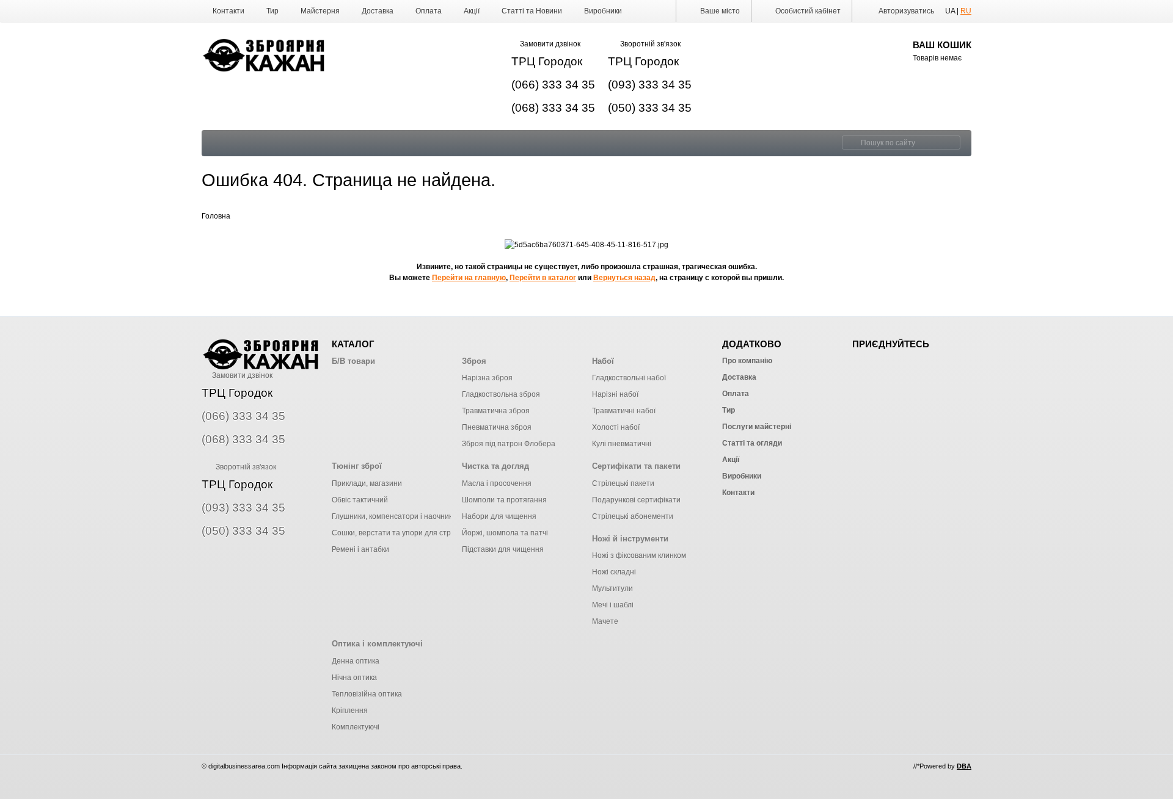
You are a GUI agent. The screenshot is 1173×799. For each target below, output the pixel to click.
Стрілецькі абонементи (632, 516)
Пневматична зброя (497, 427)
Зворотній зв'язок (650, 44)
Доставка (377, 11)
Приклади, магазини (367, 483)
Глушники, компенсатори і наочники (394, 516)
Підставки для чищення (503, 549)
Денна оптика (355, 661)
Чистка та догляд (495, 466)
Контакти (228, 11)
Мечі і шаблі (613, 605)
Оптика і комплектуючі (377, 643)
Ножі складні (614, 572)
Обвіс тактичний (360, 500)
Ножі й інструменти (630, 538)
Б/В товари (353, 361)
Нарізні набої (615, 394)
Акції (472, 11)
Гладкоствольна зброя (501, 394)
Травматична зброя (496, 411)
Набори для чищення (499, 516)
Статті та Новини (532, 11)
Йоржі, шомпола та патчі (505, 533)
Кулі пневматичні (621, 443)
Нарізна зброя (487, 378)
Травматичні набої (624, 411)
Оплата (428, 11)
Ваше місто (719, 11)
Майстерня (320, 11)
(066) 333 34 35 (553, 84)
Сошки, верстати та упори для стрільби (400, 533)
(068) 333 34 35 (553, 107)
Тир (272, 11)
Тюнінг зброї (357, 466)
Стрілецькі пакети (623, 483)
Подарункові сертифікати (636, 500)
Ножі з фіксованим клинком (639, 555)
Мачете (605, 621)
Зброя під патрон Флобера (508, 443)
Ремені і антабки (360, 549)
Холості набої (616, 427)
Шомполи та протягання (504, 500)
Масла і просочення (497, 483)
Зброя (474, 361)
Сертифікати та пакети (636, 466)
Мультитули (612, 588)
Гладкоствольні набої (629, 378)
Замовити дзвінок (550, 44)
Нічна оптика (354, 677)
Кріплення (350, 710)
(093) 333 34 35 (650, 84)
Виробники (603, 11)
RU (965, 11)
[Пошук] (850, 143)
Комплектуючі (355, 727)
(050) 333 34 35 (650, 107)
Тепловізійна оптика (367, 694)
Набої (603, 361)
